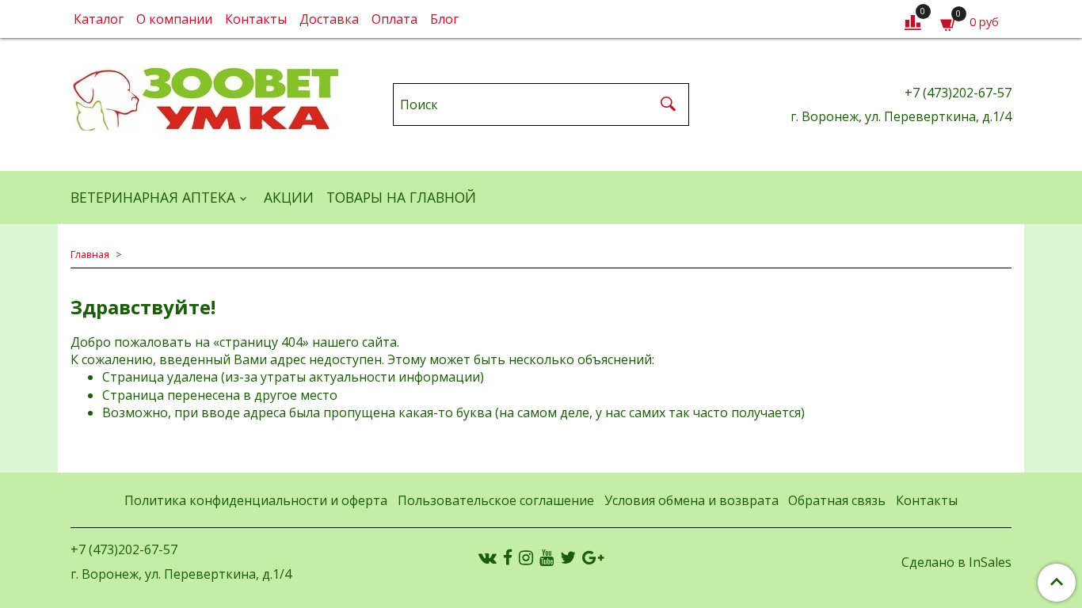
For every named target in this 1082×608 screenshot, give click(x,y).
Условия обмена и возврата (691, 500)
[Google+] (593, 557)
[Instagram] (526, 557)
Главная (89, 254)
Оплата (394, 19)
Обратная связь (837, 500)
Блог (444, 19)
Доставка (329, 19)
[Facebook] (507, 557)
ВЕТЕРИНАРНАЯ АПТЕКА (152, 197)
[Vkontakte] (487, 557)
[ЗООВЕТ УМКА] (207, 101)
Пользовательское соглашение (496, 500)
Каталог (99, 19)
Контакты (256, 19)
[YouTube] (546, 557)
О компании (174, 19)
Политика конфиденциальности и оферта (255, 500)
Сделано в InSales (956, 562)
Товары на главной (401, 197)
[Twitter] (568, 557)
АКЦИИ (289, 197)
